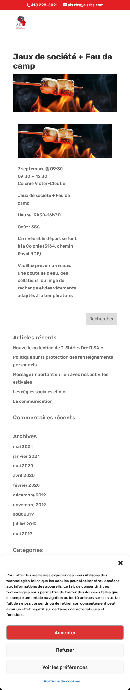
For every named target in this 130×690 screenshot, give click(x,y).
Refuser (65, 650)
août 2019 (23, 514)
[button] (120, 563)
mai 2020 (23, 465)
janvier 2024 (26, 456)
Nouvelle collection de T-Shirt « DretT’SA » (58, 348)
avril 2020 (24, 475)
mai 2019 (22, 533)
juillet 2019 (25, 524)
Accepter (65, 633)
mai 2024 (23, 446)
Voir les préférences (65, 667)
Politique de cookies (62, 681)
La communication (33, 401)
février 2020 (26, 485)
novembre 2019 (29, 505)
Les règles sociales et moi (40, 392)
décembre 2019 (29, 495)
